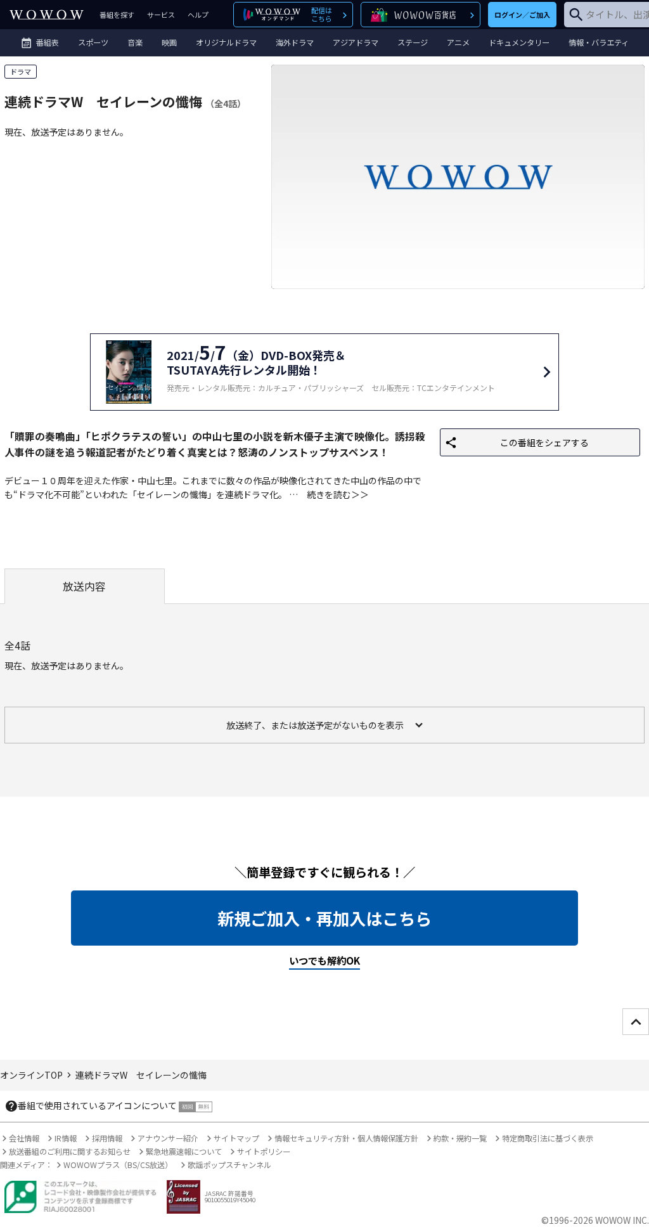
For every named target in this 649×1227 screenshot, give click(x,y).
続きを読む (329, 494)
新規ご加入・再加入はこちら (324, 918)
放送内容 (84, 586)
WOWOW (47, 14)
